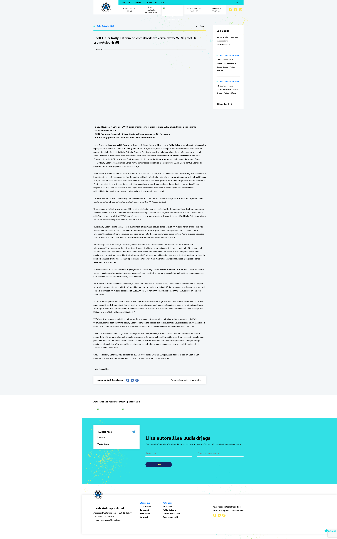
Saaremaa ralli (170, 517)
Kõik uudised (223, 104)
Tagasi (203, 26)
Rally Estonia (169, 510)
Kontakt (165, 3)
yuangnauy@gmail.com (110, 520)
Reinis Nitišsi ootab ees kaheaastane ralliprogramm (227, 41)
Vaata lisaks (103, 444)
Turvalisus (151, 3)
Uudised (126, 3)
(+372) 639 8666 (106, 516)
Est (238, 3)
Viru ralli (167, 506)
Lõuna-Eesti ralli (171, 513)
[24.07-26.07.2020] (172, 9)
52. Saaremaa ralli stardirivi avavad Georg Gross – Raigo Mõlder (227, 89)
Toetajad (138, 3)
